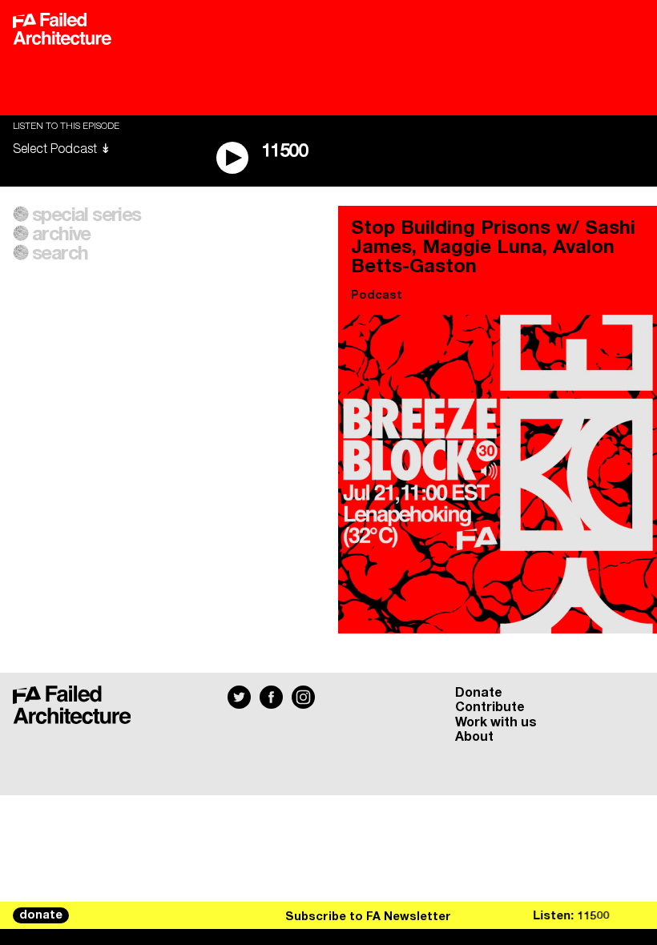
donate (40, 915)
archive (61, 234)
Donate (478, 692)
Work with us (496, 722)
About (474, 736)
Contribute (490, 707)
